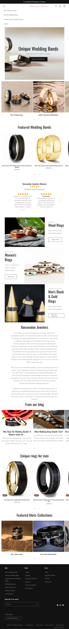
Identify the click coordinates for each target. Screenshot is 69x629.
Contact (27, 572)
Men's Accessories (10, 587)
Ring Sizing (48, 582)
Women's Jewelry (10, 590)
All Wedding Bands (10, 584)
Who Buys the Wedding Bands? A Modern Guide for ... (17, 433)
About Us (27, 582)
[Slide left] (30, 119)
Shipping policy (60, 625)
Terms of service (49, 625)
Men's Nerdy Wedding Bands (48, 554)
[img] (34, 186)
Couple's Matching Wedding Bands (48, 115)
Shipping (27, 575)
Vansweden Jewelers (17, 625)
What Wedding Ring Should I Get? (48, 431)
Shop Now (11, 277)
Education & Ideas (50, 575)
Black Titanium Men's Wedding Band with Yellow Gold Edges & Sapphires (17, 166)
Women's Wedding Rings (12, 575)
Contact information (59, 627)
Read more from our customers (34, 189)
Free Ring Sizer (9, 594)
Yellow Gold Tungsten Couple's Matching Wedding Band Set (49, 165)
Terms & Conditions (30, 585)
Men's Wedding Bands (17, 115)
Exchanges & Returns (31, 578)
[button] (4, 6)
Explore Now (55, 239)
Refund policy (29, 625)
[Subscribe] (36, 604)
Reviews (47, 578)
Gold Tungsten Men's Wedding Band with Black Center (17, 500)
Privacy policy (39, 625)
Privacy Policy (29, 588)
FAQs (46, 572)
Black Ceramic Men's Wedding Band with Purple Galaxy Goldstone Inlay (48, 500)
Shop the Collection (38, 59)
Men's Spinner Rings (16, 554)
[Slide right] (39, 119)
